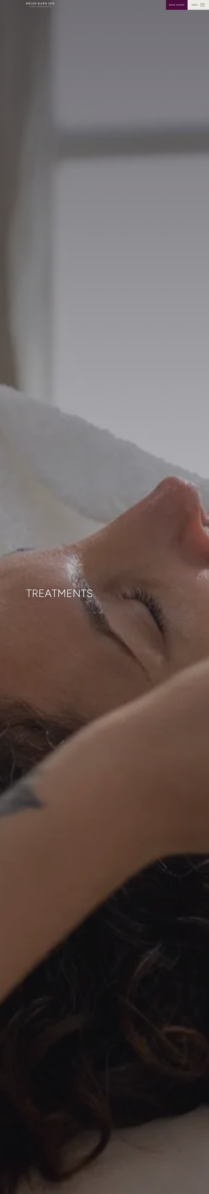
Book (177, 5)
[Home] (40, 5)
